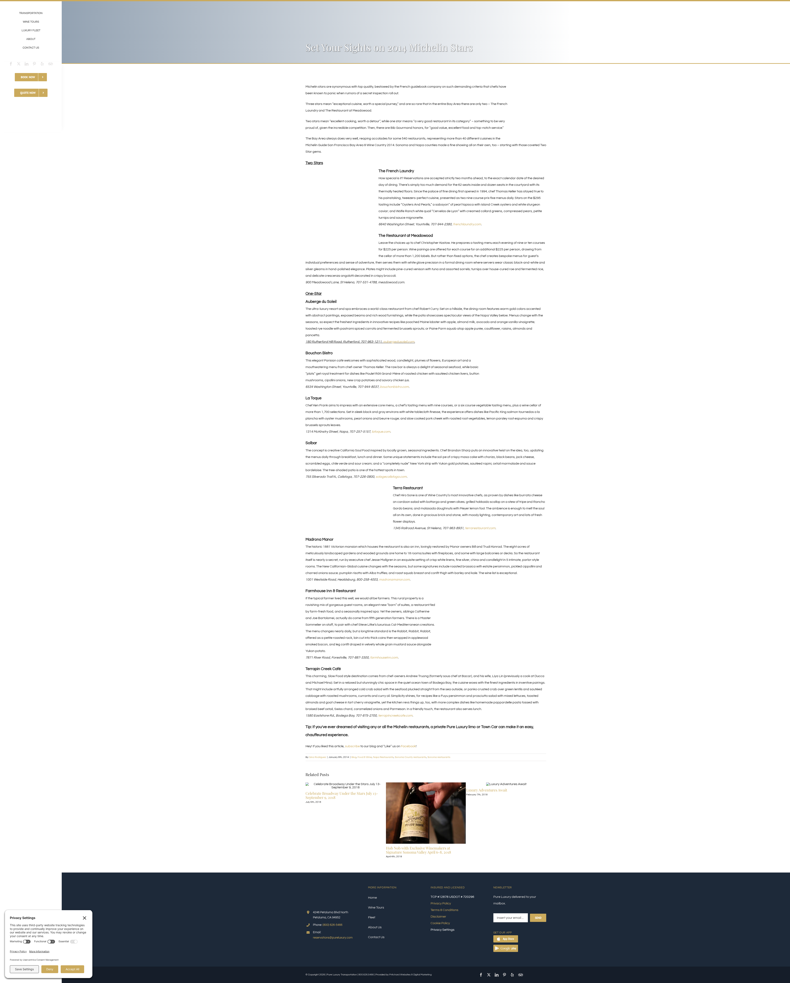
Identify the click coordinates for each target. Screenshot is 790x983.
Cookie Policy (440, 923)
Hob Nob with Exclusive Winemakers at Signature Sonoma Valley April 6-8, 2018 (418, 850)
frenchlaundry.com (467, 224)
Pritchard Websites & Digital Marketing (410, 974)
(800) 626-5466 (332, 924)
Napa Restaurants (383, 757)
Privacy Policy (441, 903)
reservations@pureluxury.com (333, 937)
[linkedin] (26, 64)
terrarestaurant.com (480, 528)
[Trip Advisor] (50, 64)
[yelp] (42, 64)
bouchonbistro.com (394, 386)
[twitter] (19, 64)
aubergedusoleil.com (398, 341)
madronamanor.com (394, 579)
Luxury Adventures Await (486, 790)
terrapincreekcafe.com (395, 715)
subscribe (352, 746)
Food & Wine (365, 757)
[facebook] (11, 64)
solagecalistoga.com (391, 476)
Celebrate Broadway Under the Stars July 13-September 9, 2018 (342, 795)
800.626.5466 (366, 974)
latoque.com (381, 431)
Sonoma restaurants (439, 757)
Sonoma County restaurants (410, 757)
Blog (353, 757)
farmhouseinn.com (384, 657)
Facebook (408, 746)
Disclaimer (438, 916)
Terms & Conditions (444, 910)
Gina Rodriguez (317, 757)
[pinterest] (34, 64)
